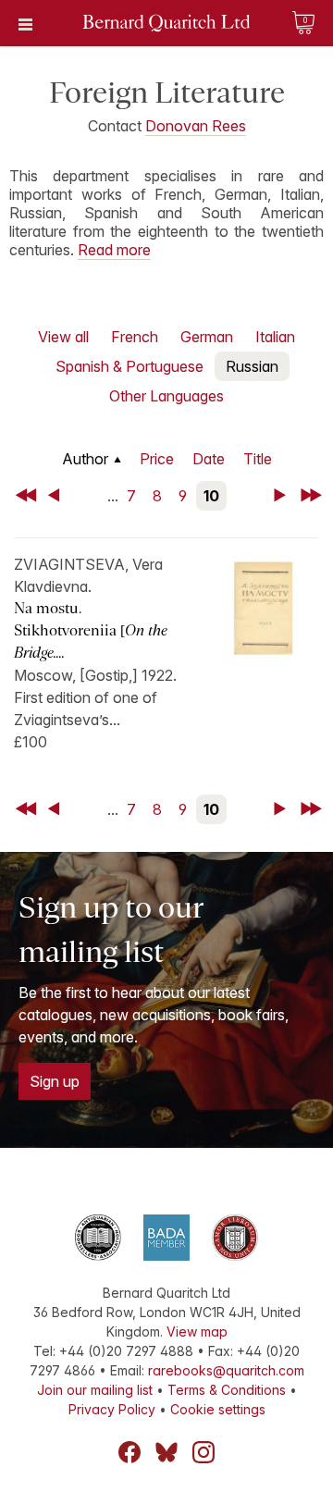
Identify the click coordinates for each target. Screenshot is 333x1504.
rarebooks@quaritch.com (226, 1370)
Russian (252, 366)
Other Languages (166, 396)
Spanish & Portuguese (130, 366)
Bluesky (166, 1452)
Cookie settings (217, 1409)
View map (197, 1331)
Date (208, 459)
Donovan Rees (195, 126)
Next (283, 496)
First (28, 496)
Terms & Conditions (226, 1390)
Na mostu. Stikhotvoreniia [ (90, 630)
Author (85, 459)
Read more (114, 249)
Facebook (129, 1452)
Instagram (203, 1452)
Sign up (55, 1081)
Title (257, 459)
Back (57, 496)
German (206, 336)
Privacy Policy (111, 1409)
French (134, 336)
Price (157, 459)
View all (63, 336)
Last (313, 496)
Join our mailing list (95, 1390)
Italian (275, 336)
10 (211, 496)
